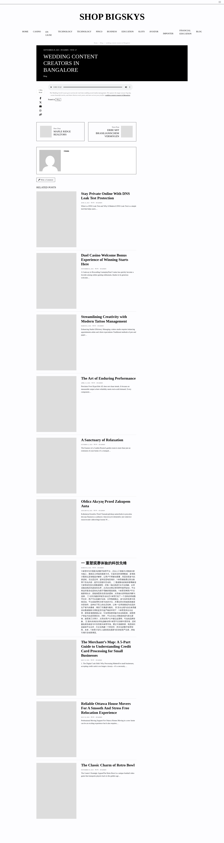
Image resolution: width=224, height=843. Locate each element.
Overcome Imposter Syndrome (169, 33)
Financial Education (185, 32)
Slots (141, 31)
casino (37, 31)
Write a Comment (46, 180)
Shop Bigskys (112, 17)
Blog (199, 31)
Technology (65, 31)
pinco (99, 31)
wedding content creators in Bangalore (117, 95)
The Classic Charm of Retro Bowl (108, 765)
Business (112, 31)
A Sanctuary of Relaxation (102, 440)
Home (25, 31)
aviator (153, 31)
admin (65, 50)
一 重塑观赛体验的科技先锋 (104, 563)
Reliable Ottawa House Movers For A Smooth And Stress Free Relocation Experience (106, 708)
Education (128, 31)
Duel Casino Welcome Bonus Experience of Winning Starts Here (104, 259)
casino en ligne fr (49, 33)
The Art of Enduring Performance (108, 378)
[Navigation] (219, 2)
